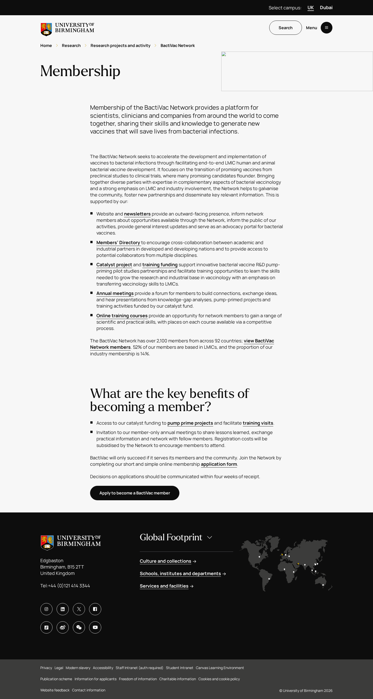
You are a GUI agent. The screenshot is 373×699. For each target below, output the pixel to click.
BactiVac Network (178, 45)
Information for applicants (95, 678)
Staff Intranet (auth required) (139, 667)
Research (71, 45)
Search (286, 27)
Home (46, 45)
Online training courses (122, 315)
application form (219, 464)
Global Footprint (171, 537)
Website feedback (55, 690)
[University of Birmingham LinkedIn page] (63, 609)
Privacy (46, 667)
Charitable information (177, 678)
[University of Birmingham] (67, 27)
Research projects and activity (120, 45)
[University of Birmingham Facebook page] (95, 609)
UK (311, 7)
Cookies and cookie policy (219, 678)
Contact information (88, 690)
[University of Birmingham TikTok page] (46, 627)
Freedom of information (138, 678)
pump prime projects (190, 423)
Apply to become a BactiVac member (134, 493)
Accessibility (103, 667)
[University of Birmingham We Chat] (79, 627)
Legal (59, 667)
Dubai (326, 7)
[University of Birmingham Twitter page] (79, 609)
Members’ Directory (118, 242)
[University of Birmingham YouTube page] (95, 627)
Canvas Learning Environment (220, 667)
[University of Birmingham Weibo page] (63, 627)
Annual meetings (115, 293)
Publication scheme (56, 678)
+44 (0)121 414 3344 (69, 585)
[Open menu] (326, 28)
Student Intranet (179, 667)
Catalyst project (114, 264)
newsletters (137, 214)
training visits (258, 423)
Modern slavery (78, 667)
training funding (160, 264)
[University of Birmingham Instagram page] (46, 609)
